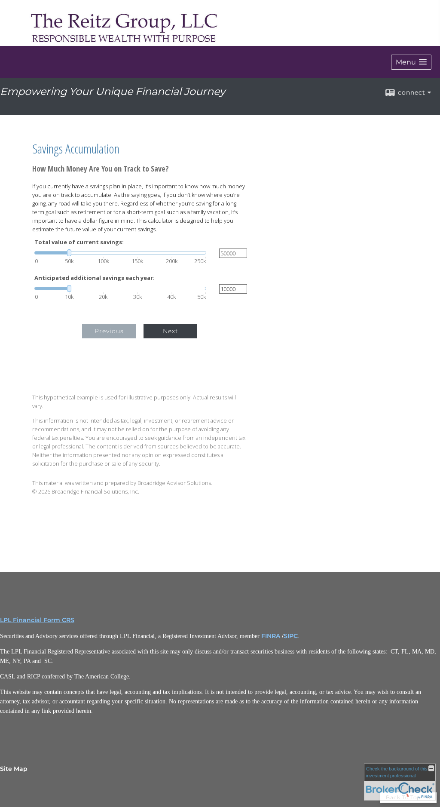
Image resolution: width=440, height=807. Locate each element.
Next (170, 331)
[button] (411, 62)
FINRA (270, 636)
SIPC (291, 636)
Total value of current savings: (79, 242)
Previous (109, 331)
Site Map (14, 769)
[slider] (120, 253)
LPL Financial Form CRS (37, 620)
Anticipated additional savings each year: (94, 278)
